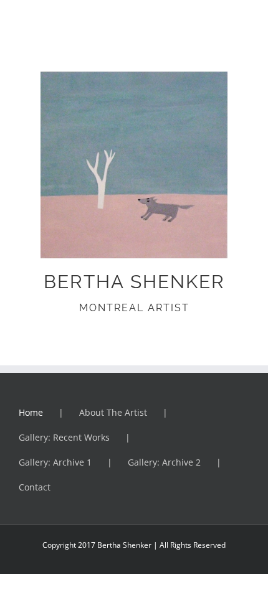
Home (31, 412)
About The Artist (113, 412)
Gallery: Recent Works (64, 437)
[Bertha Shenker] (134, 76)
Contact (34, 487)
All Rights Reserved (192, 545)
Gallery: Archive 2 (164, 462)
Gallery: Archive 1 (55, 462)
